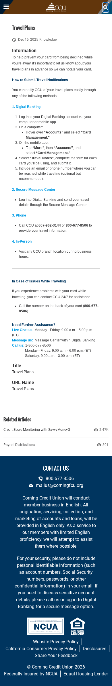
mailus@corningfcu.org (59, 485)
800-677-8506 (60, 478)
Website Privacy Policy (56, 641)
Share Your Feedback (56, 655)
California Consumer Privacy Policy (41, 648)
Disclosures (94, 648)
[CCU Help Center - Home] (56, 7)
